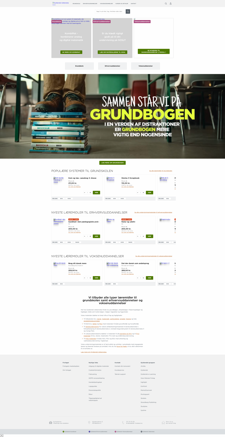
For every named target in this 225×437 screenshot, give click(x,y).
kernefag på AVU (126, 334)
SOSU (95, 324)
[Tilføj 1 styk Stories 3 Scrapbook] (143, 192)
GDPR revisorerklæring (97, 378)
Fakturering (93, 374)
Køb (96, 192)
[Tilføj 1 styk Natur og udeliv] (143, 236)
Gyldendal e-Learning (148, 374)
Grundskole (76, 3)
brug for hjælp (122, 346)
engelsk (122, 319)
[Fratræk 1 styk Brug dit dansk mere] (84, 278)
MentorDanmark (146, 390)
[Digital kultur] (166, 226)
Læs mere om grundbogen (112, 163)
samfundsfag (114, 319)
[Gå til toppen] (1, 435)
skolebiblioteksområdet (92, 321)
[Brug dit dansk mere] (60, 270)
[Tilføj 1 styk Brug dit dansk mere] (90, 278)
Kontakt (133, 3)
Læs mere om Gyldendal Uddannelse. (94, 352)
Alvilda (143, 366)
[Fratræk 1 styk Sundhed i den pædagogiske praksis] (84, 236)
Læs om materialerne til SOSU (112, 52)
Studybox (144, 406)
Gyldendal (144, 370)
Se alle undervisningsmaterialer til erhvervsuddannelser (153, 212)
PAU (100, 324)
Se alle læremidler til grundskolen (160, 170)
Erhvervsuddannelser (90, 3)
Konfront (144, 386)
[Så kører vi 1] (166, 270)
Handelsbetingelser (95, 382)
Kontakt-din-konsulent (122, 366)
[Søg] (128, 11)
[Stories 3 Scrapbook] (113, 185)
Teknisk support (120, 374)
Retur (90, 394)
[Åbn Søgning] (166, 3)
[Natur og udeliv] (113, 226)
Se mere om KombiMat (71, 52)
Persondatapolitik (95, 390)
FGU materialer (91, 339)
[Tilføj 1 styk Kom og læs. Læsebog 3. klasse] (90, 192)
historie (128, 319)
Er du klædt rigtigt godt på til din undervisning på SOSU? (112, 37)
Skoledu (143, 398)
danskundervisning (92, 327)
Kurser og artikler (122, 3)
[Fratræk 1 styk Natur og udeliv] (137, 236)
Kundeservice (119, 370)
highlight (144, 382)
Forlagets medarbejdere (71, 366)
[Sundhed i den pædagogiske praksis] (60, 226)
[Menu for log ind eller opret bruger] (171, 3)
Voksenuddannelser (106, 3)
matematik (105, 319)
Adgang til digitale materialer (99, 366)
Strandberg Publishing (148, 402)
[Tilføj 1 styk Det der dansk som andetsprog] (143, 278)
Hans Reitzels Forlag (148, 378)
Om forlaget (67, 370)
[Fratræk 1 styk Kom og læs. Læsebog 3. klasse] (84, 192)
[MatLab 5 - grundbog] (166, 185)
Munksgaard (145, 394)
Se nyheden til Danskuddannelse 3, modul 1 (154, 51)
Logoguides (93, 386)
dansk (99, 319)
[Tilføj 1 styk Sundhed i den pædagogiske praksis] (90, 236)
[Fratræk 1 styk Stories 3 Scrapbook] (137, 192)
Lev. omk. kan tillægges (74, 186)
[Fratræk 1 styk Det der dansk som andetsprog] (137, 278)
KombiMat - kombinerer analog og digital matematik (71, 37)
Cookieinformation (95, 370)
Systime (143, 410)
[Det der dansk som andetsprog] (113, 270)
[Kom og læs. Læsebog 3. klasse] (60, 185)
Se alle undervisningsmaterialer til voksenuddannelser (153, 256)
